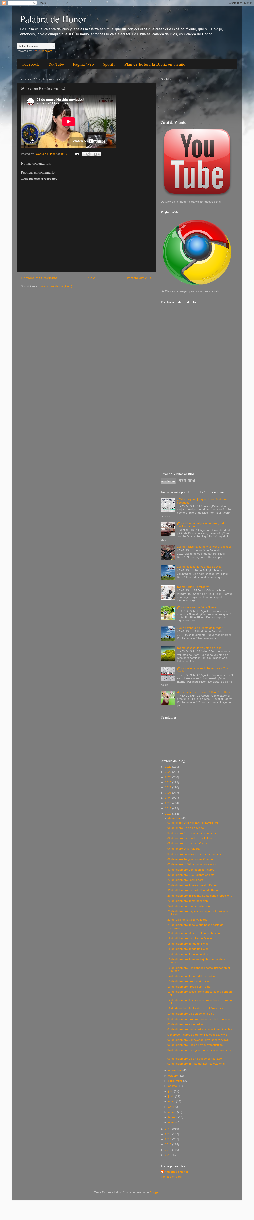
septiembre (175, 1080)
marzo (172, 1112)
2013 (168, 1144)
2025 (168, 771)
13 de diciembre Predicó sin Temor (189, 981)
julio (171, 1091)
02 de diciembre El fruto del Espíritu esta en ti (196, 1063)
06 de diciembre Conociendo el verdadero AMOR (198, 1039)
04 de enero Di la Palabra (183, 848)
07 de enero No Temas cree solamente (192, 833)
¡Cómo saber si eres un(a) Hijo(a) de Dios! (203, 692)
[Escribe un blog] (88, 154)
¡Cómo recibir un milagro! (193, 586)
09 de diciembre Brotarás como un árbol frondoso (198, 1019)
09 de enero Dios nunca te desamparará (192, 822)
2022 (168, 787)
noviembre (175, 1070)
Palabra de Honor (53, 18)
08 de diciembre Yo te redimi (185, 1024)
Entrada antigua (138, 278)
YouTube (56, 64)
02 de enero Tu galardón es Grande (190, 859)
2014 (168, 1139)
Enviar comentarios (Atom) (55, 286)
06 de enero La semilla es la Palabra (190, 838)
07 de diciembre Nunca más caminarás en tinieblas (199, 1029)
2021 (168, 792)
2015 (168, 1134)
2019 (168, 803)
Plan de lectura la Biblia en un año (154, 64)
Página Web (83, 64)
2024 (168, 777)
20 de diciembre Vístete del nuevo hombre (194, 933)
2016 (168, 1129)
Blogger (154, 1192)
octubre (173, 1075)
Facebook (30, 64)
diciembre (174, 818)
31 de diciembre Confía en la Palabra (190, 869)
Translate (46, 50)
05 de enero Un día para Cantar (187, 843)
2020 (168, 798)
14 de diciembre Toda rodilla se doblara (192, 976)
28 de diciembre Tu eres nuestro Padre (192, 885)
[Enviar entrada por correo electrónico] (77, 153)
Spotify (109, 64)
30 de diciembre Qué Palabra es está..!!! (192, 874)
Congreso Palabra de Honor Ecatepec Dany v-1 (197, 1034)
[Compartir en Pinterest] (99, 154)
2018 (168, 808)
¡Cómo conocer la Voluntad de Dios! (199, 566)
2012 (168, 1149)
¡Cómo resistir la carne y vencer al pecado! (204, 546)
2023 (168, 782)
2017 (168, 813)
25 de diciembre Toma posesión (187, 900)
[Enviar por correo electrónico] (84, 154)
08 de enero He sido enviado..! (186, 827)
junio (171, 1096)
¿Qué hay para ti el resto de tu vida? (200, 627)
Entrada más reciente (39, 278)
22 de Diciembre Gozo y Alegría (187, 919)
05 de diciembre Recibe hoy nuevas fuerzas (195, 1045)
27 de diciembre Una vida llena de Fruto (192, 890)
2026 (168, 766)
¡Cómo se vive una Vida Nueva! (197, 607)
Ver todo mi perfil (171, 1176)
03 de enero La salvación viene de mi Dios (194, 854)
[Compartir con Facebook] (95, 154)
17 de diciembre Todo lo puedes (187, 954)
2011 (168, 1155)
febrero (173, 1117)
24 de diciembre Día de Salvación (188, 906)
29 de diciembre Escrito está (185, 879)
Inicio (91, 278)
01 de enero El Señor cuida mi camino (191, 864)
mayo (172, 1101)
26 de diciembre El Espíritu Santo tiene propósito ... (199, 895)
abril (171, 1106)
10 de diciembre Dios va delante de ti (190, 1013)
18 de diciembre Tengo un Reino (188, 943)
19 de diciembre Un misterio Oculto (189, 938)
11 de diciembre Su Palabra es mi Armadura (195, 1008)
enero (172, 1122)
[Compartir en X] (91, 154)
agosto (173, 1085)
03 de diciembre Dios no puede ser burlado (194, 1058)
